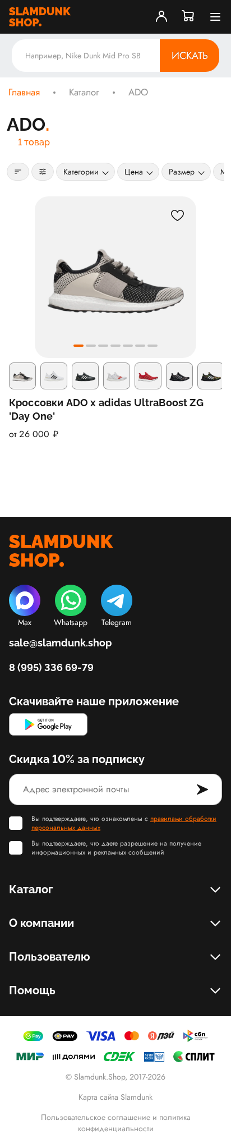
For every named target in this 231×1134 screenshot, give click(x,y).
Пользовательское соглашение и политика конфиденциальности (116, 1123)
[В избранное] (177, 215)
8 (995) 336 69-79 (51, 667)
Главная (24, 92)
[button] (78, 346)
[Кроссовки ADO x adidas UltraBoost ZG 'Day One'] (115, 277)
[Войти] (161, 17)
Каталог (84, 92)
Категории (81, 171)
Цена (133, 171)
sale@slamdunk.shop (60, 643)
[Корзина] (188, 17)
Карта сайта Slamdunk (115, 1097)
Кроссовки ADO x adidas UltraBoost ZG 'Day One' (106, 409)
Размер (182, 171)
